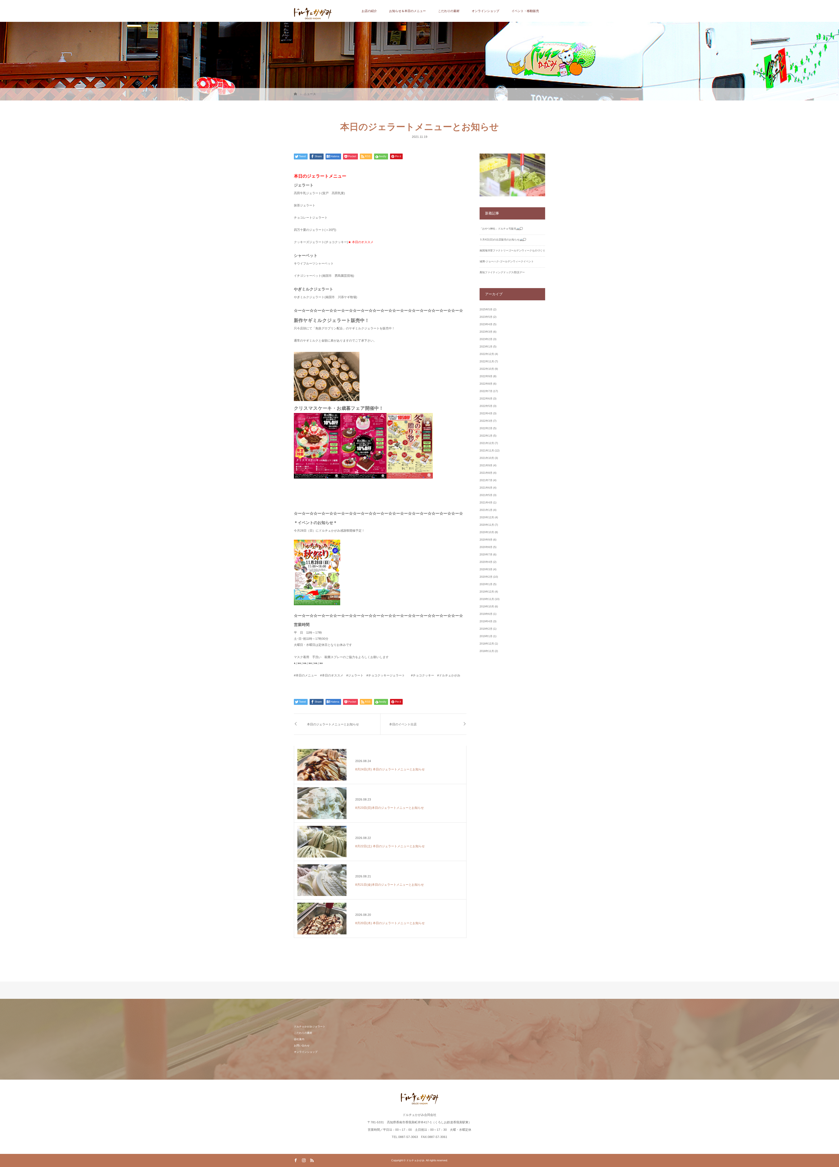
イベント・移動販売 (525, 11)
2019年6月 (486, 613)
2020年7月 (486, 554)
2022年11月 (487, 361)
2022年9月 (486, 376)
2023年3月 (486, 331)
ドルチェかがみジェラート (309, 1026)
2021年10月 (487, 458)
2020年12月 (487, 517)
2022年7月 (486, 391)
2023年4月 (486, 324)
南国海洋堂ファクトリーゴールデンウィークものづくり (512, 250)
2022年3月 (486, 420)
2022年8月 (486, 383)
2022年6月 (486, 398)
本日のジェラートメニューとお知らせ (333, 724)
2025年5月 (486, 309)
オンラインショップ (485, 11)
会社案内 (299, 1039)
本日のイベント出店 (403, 724)
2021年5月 (486, 495)
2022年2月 (486, 428)
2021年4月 (486, 502)
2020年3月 (486, 569)
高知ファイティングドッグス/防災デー (502, 272)
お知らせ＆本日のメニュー (407, 11)
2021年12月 (487, 443)
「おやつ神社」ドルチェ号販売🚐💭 (501, 228)
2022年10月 (487, 368)
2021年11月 (487, 450)
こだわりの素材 (448, 11)
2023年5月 (486, 316)
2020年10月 (487, 532)
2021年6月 (486, 487)
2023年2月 (486, 339)
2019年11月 (487, 599)
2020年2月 (486, 576)
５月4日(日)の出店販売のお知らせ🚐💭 (503, 239)
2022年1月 (486, 435)
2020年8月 (486, 547)
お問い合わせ (302, 1045)
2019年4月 (486, 621)
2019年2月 (486, 628)
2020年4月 (486, 562)
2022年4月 (486, 413)
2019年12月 (487, 591)
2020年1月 (486, 584)
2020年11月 (487, 524)
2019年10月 (487, 606)
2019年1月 (486, 636)
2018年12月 (487, 643)
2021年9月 (486, 465)
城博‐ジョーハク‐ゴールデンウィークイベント (507, 261)
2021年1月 (486, 510)
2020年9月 (486, 539)
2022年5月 (486, 406)
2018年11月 (487, 651)
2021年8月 (486, 472)
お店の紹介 (369, 11)
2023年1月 (486, 346)
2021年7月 (486, 480)
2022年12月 (487, 354)
